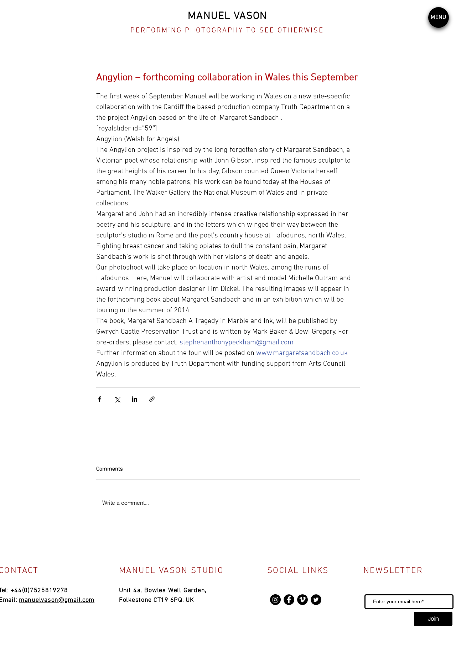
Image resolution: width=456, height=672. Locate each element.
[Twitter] (316, 599)
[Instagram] (275, 599)
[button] (438, 17)
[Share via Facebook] (99, 399)
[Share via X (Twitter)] (117, 399)
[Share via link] (152, 399)
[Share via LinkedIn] (134, 399)
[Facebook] (289, 599)
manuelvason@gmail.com (56, 600)
